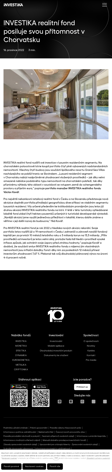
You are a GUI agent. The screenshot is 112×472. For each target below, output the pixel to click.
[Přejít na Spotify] (105, 401)
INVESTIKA (21, 341)
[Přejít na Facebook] (71, 401)
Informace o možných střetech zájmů (22, 440)
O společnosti (91, 341)
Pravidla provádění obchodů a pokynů (22, 436)
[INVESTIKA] (13, 4)
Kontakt (91, 355)
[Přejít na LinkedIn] (59, 401)
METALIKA (21, 365)
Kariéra (91, 351)
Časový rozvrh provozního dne (70, 432)
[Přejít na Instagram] (82, 401)
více (56, 458)
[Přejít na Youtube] (93, 401)
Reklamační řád (45, 432)
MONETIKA (21, 346)
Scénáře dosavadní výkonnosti (18, 448)
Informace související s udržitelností (52, 448)
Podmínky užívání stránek (16, 428)
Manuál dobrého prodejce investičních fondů (64, 440)
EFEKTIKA (21, 351)
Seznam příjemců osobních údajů (58, 436)
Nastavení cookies (9, 458)
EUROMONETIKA (21, 360)
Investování (56, 341)
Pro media (91, 360)
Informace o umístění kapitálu (91, 436)
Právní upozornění (38, 428)
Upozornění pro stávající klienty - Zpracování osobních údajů (69, 444)
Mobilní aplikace (56, 346)
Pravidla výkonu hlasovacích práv (65, 428)
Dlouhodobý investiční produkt (56, 351)
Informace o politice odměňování (20, 432)
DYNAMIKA (21, 355)
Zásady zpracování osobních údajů (20, 444)
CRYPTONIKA (21, 369)
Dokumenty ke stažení (56, 355)
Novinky (91, 346)
